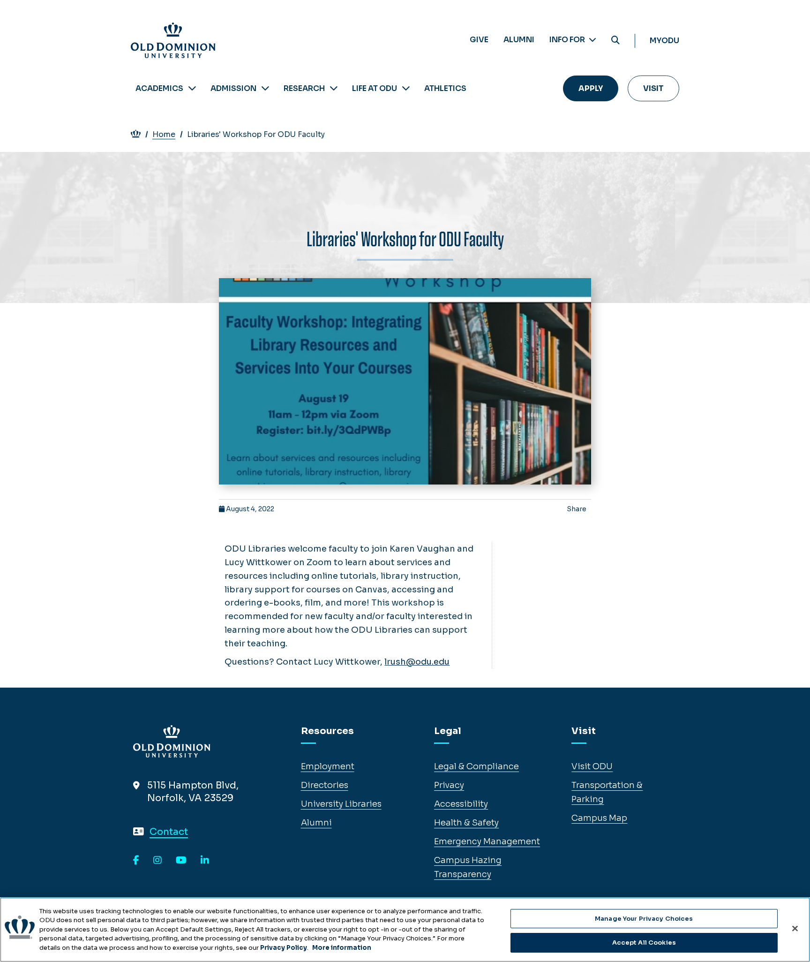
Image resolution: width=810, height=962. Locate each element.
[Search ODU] (615, 40)
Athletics (445, 88)
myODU (664, 40)
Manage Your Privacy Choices (644, 919)
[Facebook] (136, 860)
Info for (567, 40)
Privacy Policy (283, 948)
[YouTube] (181, 860)
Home (163, 134)
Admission (233, 88)
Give (479, 40)
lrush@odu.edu (417, 662)
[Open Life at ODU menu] (406, 88)
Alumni (518, 40)
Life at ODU (374, 88)
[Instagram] (157, 860)
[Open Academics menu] (192, 88)
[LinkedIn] (205, 860)
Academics (159, 88)
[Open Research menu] (334, 88)
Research (304, 88)
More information (341, 948)
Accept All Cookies (644, 943)
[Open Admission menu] (265, 88)
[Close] (795, 928)
